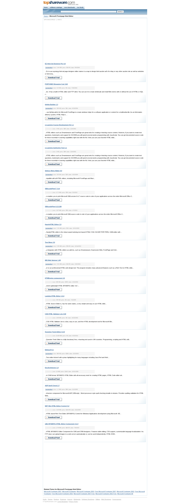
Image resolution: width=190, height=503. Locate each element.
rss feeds (80, 7)
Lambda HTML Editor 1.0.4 (54, 296)
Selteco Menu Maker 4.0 (53, 171)
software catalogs (56, 7)
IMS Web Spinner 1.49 (53, 260)
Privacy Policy (73, 501)
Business (63, 499)
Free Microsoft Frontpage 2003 (62, 494)
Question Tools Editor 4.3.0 (55, 332)
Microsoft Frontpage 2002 (125, 491)
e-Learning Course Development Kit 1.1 (59, 125)
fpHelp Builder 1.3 (51, 104)
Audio (45, 499)
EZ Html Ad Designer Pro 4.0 (55, 64)
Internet (69, 499)
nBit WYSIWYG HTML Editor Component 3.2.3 (61, 424)
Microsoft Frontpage (69, 491)
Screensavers (116, 499)
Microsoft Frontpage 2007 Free (84, 494)
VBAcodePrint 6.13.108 (53, 206)
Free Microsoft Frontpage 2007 (105, 491)
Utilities (98, 499)
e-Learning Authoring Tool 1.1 (56, 148)
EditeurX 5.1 (49, 350)
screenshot (48, 67)
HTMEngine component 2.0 (55, 278)
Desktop (56, 499)
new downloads (69, 7)
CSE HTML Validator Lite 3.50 (55, 314)
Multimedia (77, 499)
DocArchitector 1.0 (52, 368)
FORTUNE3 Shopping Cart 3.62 (56, 84)
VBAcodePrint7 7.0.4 (52, 188)
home (46, 7)
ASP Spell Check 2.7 (52, 385)
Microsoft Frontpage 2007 (52, 491)
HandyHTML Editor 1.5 (53, 224)
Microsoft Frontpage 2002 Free (105, 494)
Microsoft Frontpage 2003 (85, 491)
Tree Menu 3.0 (50, 242)
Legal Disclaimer (62, 501)
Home (46, 16)
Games (50, 499)
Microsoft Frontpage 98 (125, 494)
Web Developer (106, 499)
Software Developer (88, 499)
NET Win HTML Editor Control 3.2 (57, 406)
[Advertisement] (67, 40)
